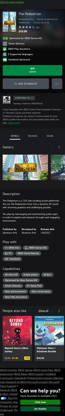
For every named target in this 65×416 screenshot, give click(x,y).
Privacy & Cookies (10, 406)
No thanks (40, 408)
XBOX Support (36, 374)
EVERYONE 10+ (22, 98)
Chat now (40, 402)
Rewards (5, 390)
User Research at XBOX (13, 382)
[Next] (59, 147)
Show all (43, 310)
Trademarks (6, 410)
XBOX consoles (8, 370)
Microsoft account (37, 382)
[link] (17, 338)
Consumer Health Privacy (14, 402)
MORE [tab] (50, 135)
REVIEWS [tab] (32, 135)
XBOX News (20, 374)
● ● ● (57, 84)
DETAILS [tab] (15, 135)
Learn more (14, 122)
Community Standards (13, 378)
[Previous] (52, 147)
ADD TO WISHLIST (27, 83)
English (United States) (13, 394)
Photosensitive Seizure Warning (45, 378)
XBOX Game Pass (43, 370)
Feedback (50, 374)
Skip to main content (12, 2)
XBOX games (25, 370)
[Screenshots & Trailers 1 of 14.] (25, 167)
